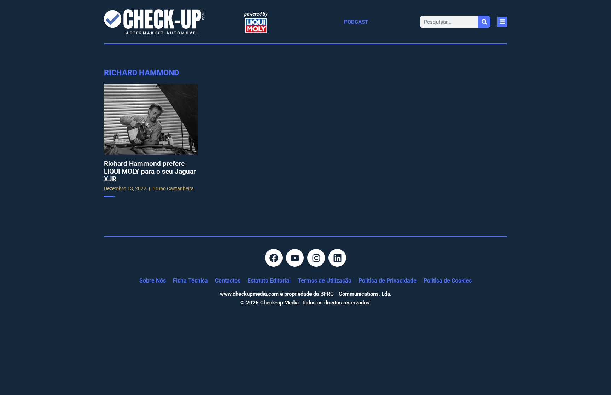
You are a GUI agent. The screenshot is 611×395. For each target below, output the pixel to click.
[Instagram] (316, 258)
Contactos (227, 280)
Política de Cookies (448, 280)
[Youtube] (295, 258)
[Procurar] (484, 22)
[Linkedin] (337, 258)
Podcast (356, 22)
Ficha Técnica (190, 280)
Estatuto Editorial (269, 280)
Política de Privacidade (388, 280)
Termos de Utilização (324, 280)
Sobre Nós (152, 280)
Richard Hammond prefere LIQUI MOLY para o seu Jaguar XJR (150, 171)
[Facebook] (274, 258)
